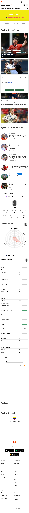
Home (2, 463)
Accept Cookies (20, 89)
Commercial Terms (5, 501)
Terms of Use (4, 495)
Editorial (16, 499)
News (2, 8)
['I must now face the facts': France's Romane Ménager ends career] (14, 119)
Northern (16, 474)
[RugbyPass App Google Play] (19, 450)
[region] (14, 83)
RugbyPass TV (18, 8)
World (16, 479)
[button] (27, 8)
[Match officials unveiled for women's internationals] (14, 94)
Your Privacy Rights (14, 86)
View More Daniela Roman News (8, 193)
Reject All (9, 89)
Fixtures (3, 466)
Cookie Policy (4, 498)
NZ (15, 482)
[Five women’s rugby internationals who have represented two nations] (14, 70)
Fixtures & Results (9, 8)
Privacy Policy (4, 492)
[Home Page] (6, 5)
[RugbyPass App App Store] (9, 450)
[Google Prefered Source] (14, 455)
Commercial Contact (17, 496)
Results (2, 469)
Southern (16, 477)
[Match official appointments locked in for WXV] (14, 45)
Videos (2, 474)
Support (16, 492)
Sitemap (3, 477)
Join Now (17, 463)
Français (16, 485)
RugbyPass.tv (17, 466)
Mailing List (17, 469)
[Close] (26, 76)
